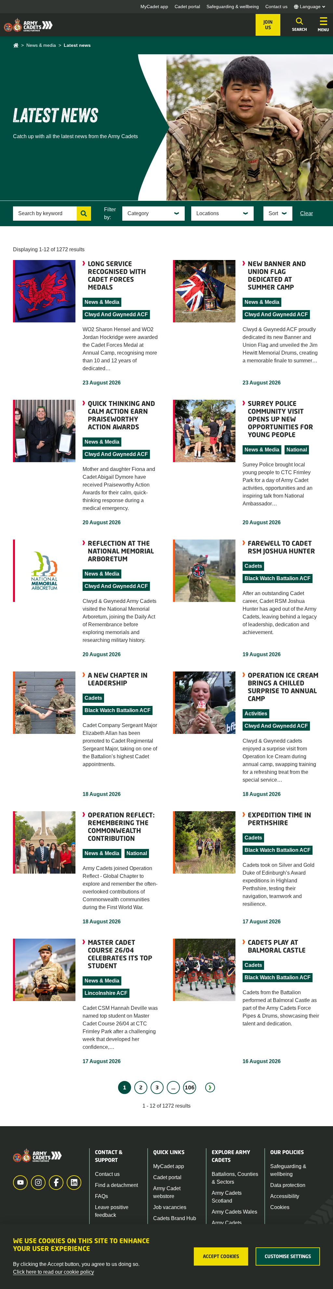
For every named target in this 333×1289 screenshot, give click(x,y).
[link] (210, 1087)
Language (310, 6)
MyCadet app (154, 6)
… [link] (173, 1087)
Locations (207, 213)
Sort (273, 213)
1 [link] (124, 1087)
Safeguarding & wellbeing (232, 6)
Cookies (279, 1207)
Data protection (287, 1185)
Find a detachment (116, 1185)
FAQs (101, 1196)
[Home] (16, 45)
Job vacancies (169, 1207)
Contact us (276, 6)
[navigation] (323, 25)
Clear (306, 213)
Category (138, 213)
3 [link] (157, 1087)
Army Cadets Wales (234, 1212)
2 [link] (140, 1087)
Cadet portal (187, 6)
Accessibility (284, 1196)
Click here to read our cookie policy (53, 1272)
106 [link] (189, 1087)
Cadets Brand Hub (174, 1218)
